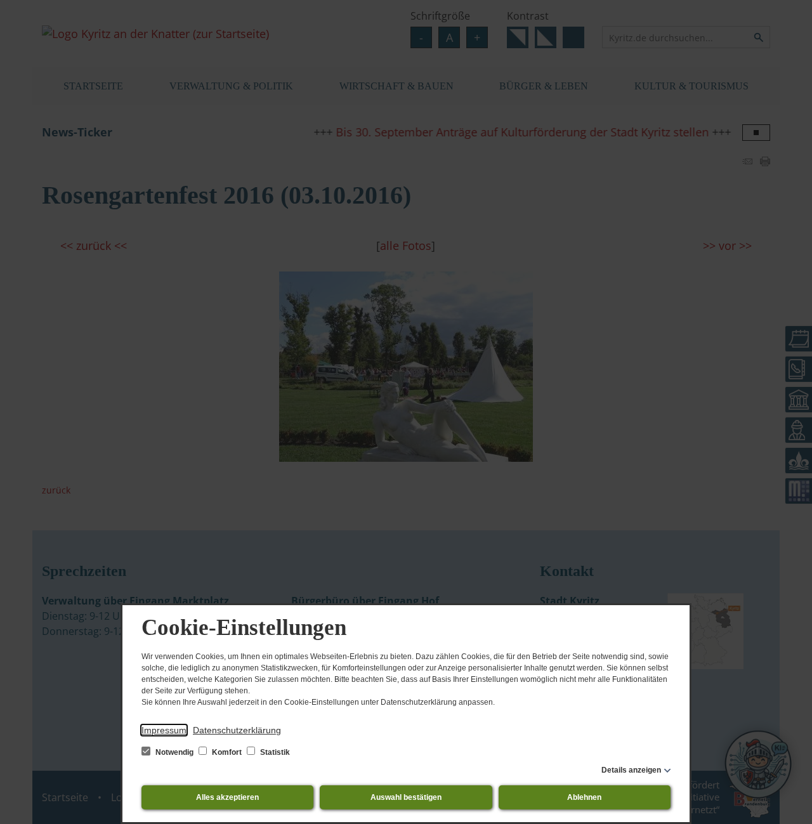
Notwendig (174, 752)
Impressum (164, 730)
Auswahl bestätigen (406, 797)
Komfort (227, 752)
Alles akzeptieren (227, 797)
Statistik (274, 752)
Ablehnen (584, 797)
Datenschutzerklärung (237, 730)
